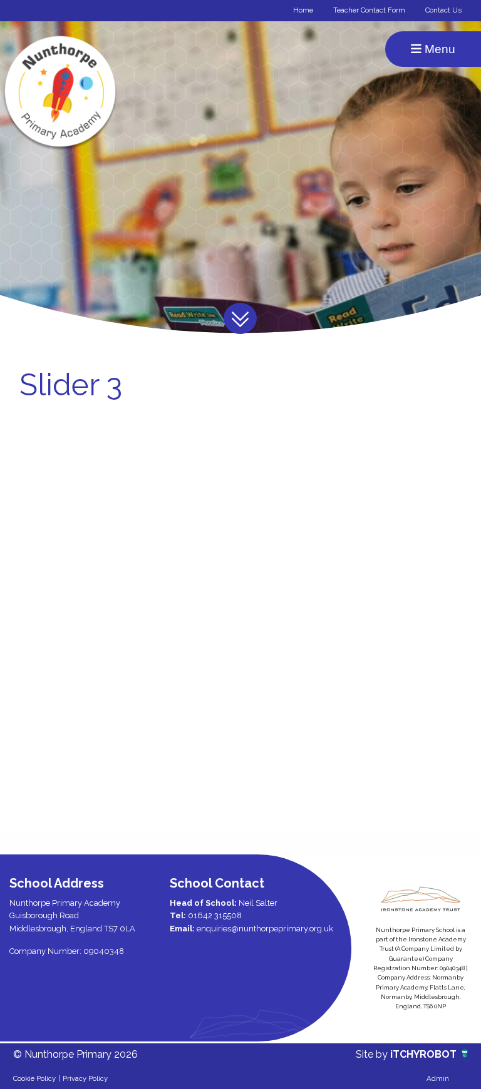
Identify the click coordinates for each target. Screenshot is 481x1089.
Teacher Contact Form (369, 10)
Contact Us (443, 10)
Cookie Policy (34, 1078)
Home (303, 10)
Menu (438, 49)
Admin (438, 1078)
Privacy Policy (85, 1078)
